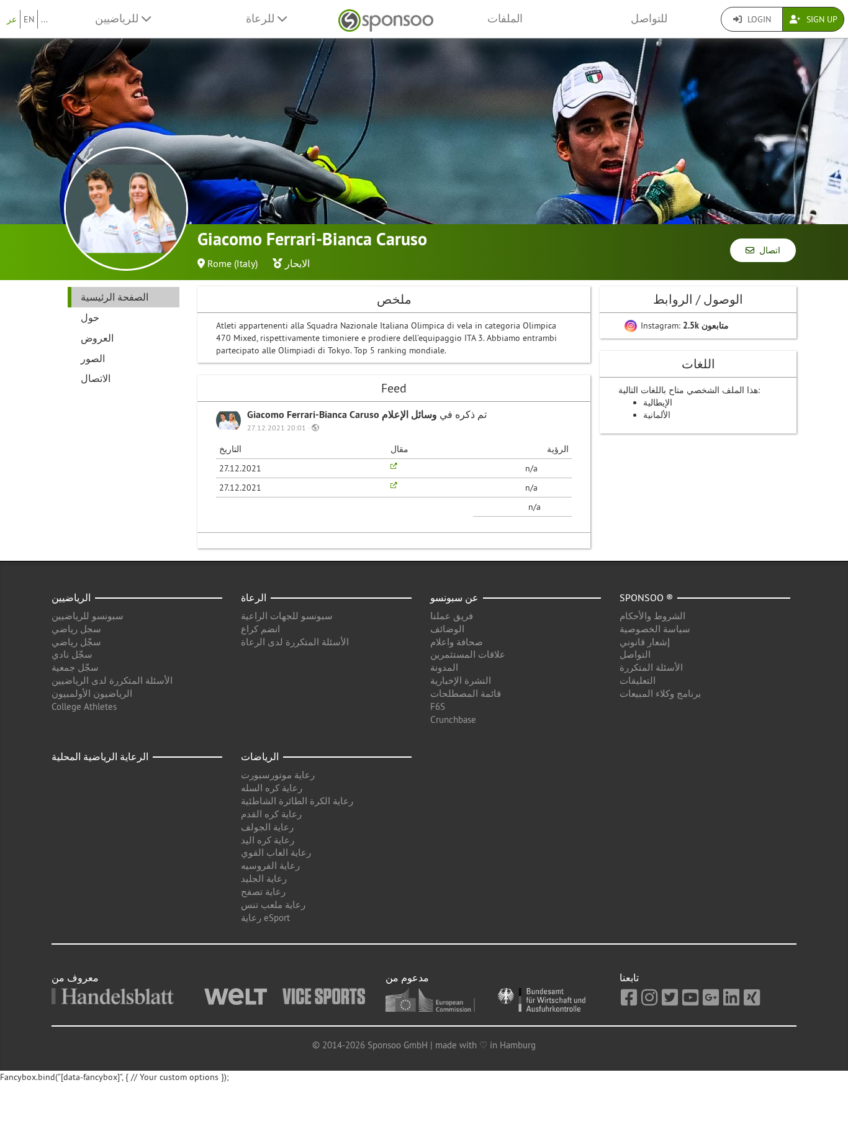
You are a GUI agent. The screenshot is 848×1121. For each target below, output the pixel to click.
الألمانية (656, 414)
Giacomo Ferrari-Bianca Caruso (314, 414)
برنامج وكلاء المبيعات (660, 693)
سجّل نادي (72, 654)
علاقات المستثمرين (467, 654)
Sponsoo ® (646, 597)
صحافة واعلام (456, 642)
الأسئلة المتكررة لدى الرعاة (295, 642)
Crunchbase (453, 719)
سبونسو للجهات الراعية (287, 616)
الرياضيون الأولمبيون (92, 693)
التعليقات (638, 680)
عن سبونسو (454, 597)
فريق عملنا (451, 616)
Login (758, 19)
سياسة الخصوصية (655, 629)
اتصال (767, 250)
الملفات (505, 18)
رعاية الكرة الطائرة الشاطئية (297, 801)
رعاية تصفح (263, 891)
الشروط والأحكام (652, 616)
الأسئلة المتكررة (651, 667)
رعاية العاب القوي (276, 852)
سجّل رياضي (76, 642)
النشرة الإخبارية (460, 680)
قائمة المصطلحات (465, 693)
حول (90, 317)
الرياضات (260, 756)
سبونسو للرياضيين (88, 616)
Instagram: (683, 325)
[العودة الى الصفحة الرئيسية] (385, 19)
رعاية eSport (265, 918)
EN (29, 19)
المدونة (444, 667)
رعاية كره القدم (271, 814)
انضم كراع (260, 629)
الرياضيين (71, 597)
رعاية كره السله (271, 788)
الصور (93, 358)
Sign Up (820, 19)
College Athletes (84, 706)
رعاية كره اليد (267, 840)
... (44, 19)
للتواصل (649, 18)
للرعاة (261, 18)
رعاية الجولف (267, 827)
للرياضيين (118, 18)
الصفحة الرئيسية (114, 297)
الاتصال (96, 378)
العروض (97, 338)
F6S (437, 706)
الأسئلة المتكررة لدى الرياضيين (112, 680)
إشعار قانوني (645, 642)
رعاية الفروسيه (270, 865)
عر (12, 19)
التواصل (635, 654)
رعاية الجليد (264, 878)
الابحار (297, 263)
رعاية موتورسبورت (278, 775)
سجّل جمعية (75, 667)
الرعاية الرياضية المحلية (100, 756)
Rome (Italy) (232, 263)
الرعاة (253, 597)
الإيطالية (657, 402)
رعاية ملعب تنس (273, 904)
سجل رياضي (76, 629)
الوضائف (447, 629)
